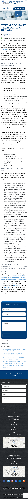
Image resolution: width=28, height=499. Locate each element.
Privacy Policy (11, 487)
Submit (6, 335)
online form (7, 287)
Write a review (18, 8)
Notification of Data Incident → (14, 374)
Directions (22, 487)
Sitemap (5, 487)
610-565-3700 (7, 8)
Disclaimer (17, 487)
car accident (4, 49)
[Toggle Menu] (26, 1)
